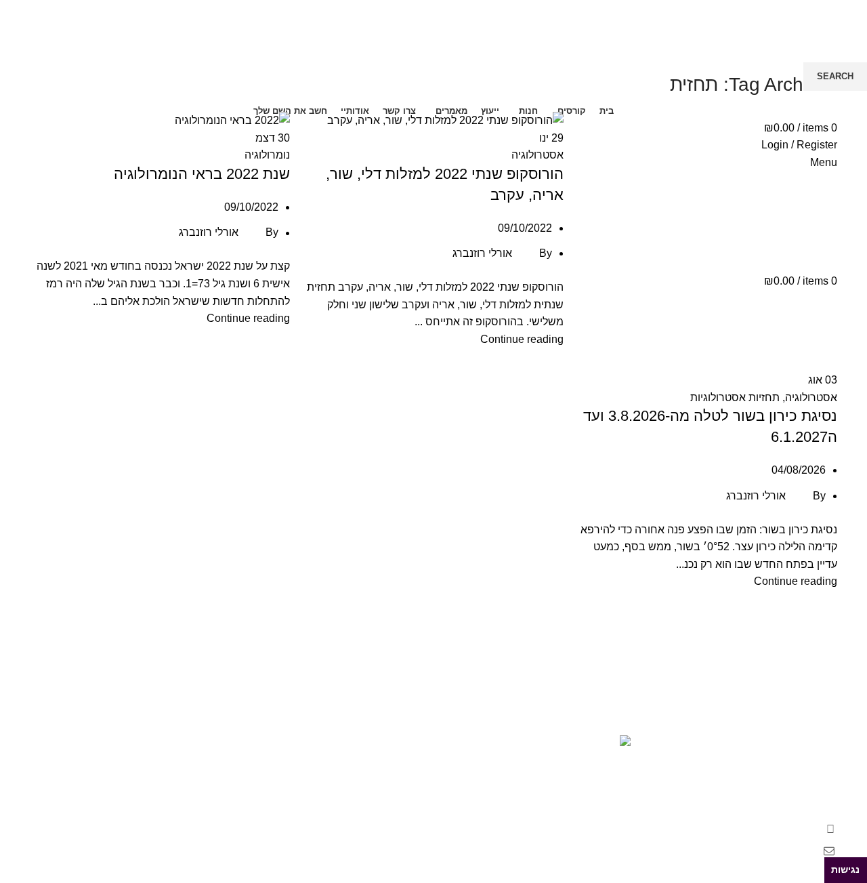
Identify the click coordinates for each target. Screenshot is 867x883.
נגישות (845, 869)
